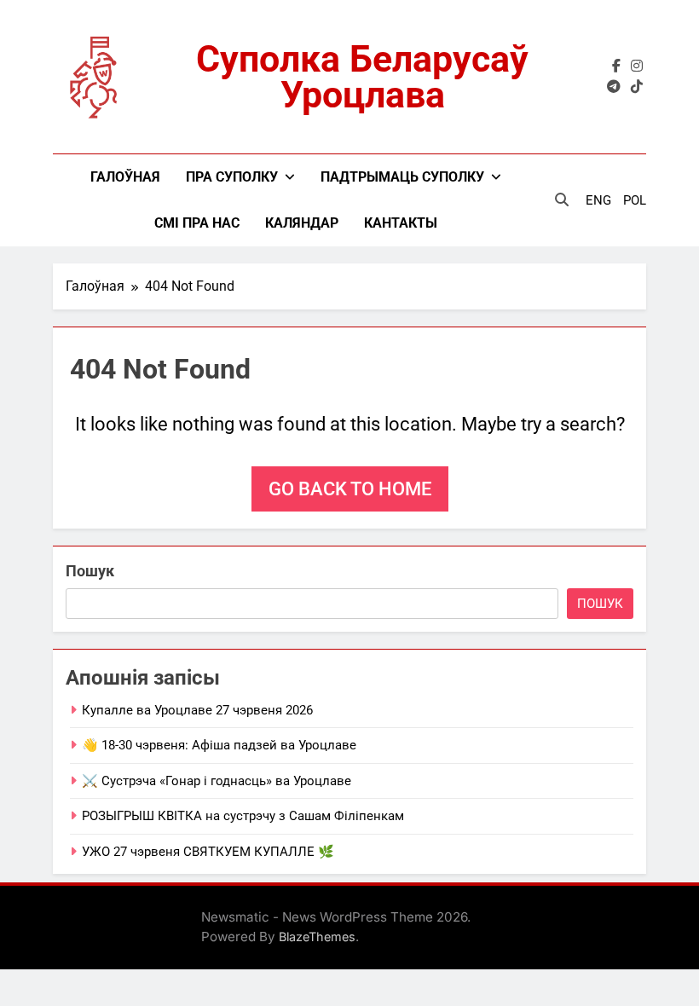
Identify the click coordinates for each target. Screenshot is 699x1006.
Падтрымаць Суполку (402, 177)
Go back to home (350, 489)
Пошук (90, 571)
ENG (598, 200)
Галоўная (125, 177)
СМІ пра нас (197, 223)
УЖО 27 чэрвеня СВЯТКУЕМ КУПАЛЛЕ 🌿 (208, 851)
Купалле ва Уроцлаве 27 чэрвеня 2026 (197, 710)
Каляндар (301, 223)
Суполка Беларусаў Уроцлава (362, 77)
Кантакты (400, 223)
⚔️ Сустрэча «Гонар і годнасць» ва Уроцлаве (216, 781)
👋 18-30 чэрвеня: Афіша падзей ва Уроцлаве (219, 745)
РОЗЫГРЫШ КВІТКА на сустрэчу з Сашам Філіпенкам (243, 816)
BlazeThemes (317, 936)
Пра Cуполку (232, 177)
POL (634, 200)
